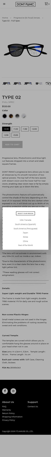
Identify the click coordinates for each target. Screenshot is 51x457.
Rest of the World (25, 245)
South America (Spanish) (25, 224)
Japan (25, 233)
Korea (25, 237)
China (25, 241)
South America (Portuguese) (25, 229)
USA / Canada (25, 220)
